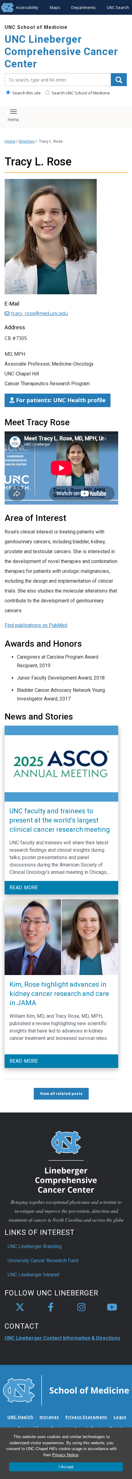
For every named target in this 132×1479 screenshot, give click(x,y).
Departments (83, 7)
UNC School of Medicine (36, 27)
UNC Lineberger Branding (35, 1246)
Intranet (49, 1417)
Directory (26, 141)
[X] (20, 1307)
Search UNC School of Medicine (80, 93)
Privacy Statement (86, 1417)
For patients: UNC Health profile (60, 400)
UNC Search (118, 7)
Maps (55, 7)
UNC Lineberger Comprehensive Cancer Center (61, 51)
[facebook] (50, 1307)
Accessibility (27, 7)
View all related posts (61, 1093)
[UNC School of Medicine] (66, 1390)
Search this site (26, 93)
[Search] (119, 79)
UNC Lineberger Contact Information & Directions (62, 1338)
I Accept (66, 1467)
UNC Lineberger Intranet (33, 1275)
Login (120, 1417)
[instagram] (81, 1307)
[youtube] (112, 1307)
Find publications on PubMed (36, 625)
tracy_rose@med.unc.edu (39, 313)
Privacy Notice (65, 1455)
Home (10, 141)
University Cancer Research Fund (43, 1260)
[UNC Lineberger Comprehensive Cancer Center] (66, 1161)
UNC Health (20, 1417)
